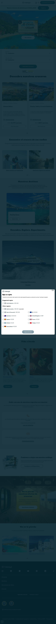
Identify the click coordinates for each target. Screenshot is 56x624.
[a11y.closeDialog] (53, 290)
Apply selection (28, 331)
